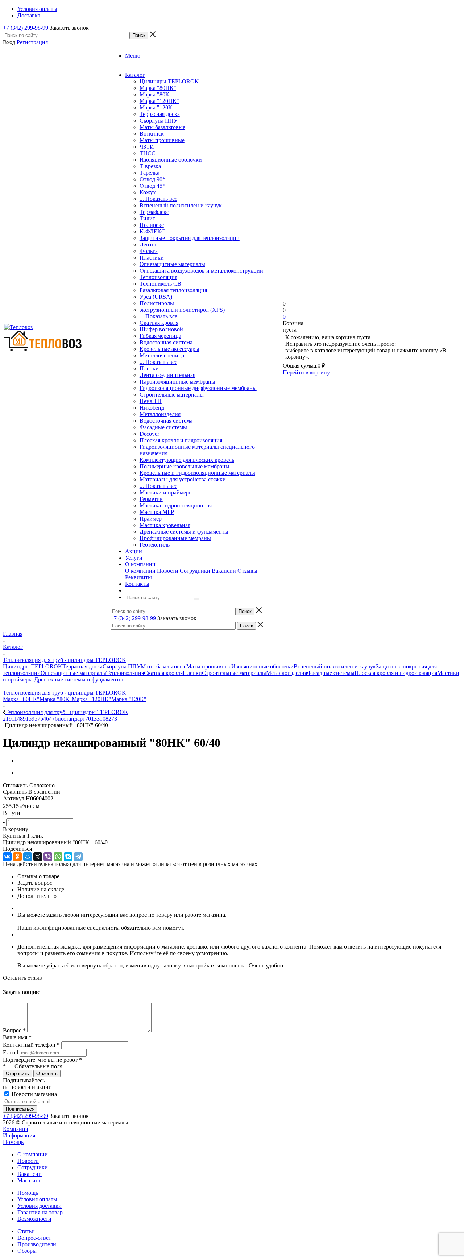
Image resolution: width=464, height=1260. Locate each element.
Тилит (147, 218)
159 (30, 719)
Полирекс (152, 225)
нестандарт (71, 719)
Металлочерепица (162, 355)
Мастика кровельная (165, 525)
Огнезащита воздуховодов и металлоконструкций (201, 271)
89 (23, 719)
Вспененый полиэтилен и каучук (181, 205)
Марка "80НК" (158, 88)
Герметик (151, 499)
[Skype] (68, 856)
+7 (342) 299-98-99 (25, 28)
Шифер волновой (161, 329)
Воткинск (152, 133)
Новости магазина (33, 1094)
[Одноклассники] (17, 856)
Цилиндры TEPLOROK (169, 81)
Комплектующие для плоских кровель (187, 460)
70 (88, 719)
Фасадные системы (163, 427)
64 (49, 719)
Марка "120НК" (159, 101)
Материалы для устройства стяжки (183, 479)
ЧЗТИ (147, 147)
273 (112, 719)
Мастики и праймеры (166, 492)
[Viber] (48, 856)
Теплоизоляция (158, 277)
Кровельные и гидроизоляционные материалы (197, 473)
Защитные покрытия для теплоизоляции (190, 238)
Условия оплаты (37, 1199)
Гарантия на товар (40, 1212)
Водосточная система (166, 342)
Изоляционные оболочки (171, 160)
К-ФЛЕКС (152, 231)
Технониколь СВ (160, 284)
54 (43, 719)
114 (16, 719)
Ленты (148, 244)
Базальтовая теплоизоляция (173, 290)
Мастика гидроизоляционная (176, 505)
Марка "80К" (156, 94)
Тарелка (150, 173)
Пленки (149, 368)
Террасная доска (160, 114)
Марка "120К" (157, 107)
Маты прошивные (162, 140)
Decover (149, 434)
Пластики (152, 257)
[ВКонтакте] (7, 856)
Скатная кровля (159, 323)
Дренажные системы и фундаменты (184, 532)
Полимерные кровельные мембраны (184, 466)
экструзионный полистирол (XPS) (182, 310)
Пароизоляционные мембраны (177, 381)
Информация (19, 1135)
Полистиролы (157, 303)
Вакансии (224, 571)
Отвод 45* (152, 186)
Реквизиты (138, 577)
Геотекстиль (155, 545)
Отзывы (247, 571)
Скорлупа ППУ (159, 120)
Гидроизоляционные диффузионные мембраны (198, 388)
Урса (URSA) (156, 297)
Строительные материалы (172, 394)
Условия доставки (39, 1206)
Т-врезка (150, 166)
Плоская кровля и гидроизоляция (181, 440)
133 (95, 719)
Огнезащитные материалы (172, 264)
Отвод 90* (152, 179)
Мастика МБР (157, 512)
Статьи (26, 1231)
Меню (132, 56)
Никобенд (152, 408)
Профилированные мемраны (175, 538)
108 (104, 719)
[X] (37, 856)
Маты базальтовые (162, 127)
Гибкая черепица (160, 336)
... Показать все (158, 199)
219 (7, 719)
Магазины (30, 1180)
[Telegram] (78, 856)
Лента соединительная (167, 375)
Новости (167, 571)
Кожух (148, 192)
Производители (36, 1244)
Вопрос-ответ (34, 1238)
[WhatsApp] (58, 856)
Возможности (34, 1219)
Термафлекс (154, 212)
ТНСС (148, 153)
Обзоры (27, 1251)
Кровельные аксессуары (169, 349)
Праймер (151, 518)
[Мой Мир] (27, 856)
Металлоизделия (160, 414)
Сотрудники (195, 571)
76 (55, 719)
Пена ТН (151, 401)
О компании (140, 571)
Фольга (149, 251)
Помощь (13, 1142)
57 (37, 719)
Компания (15, 1129)
